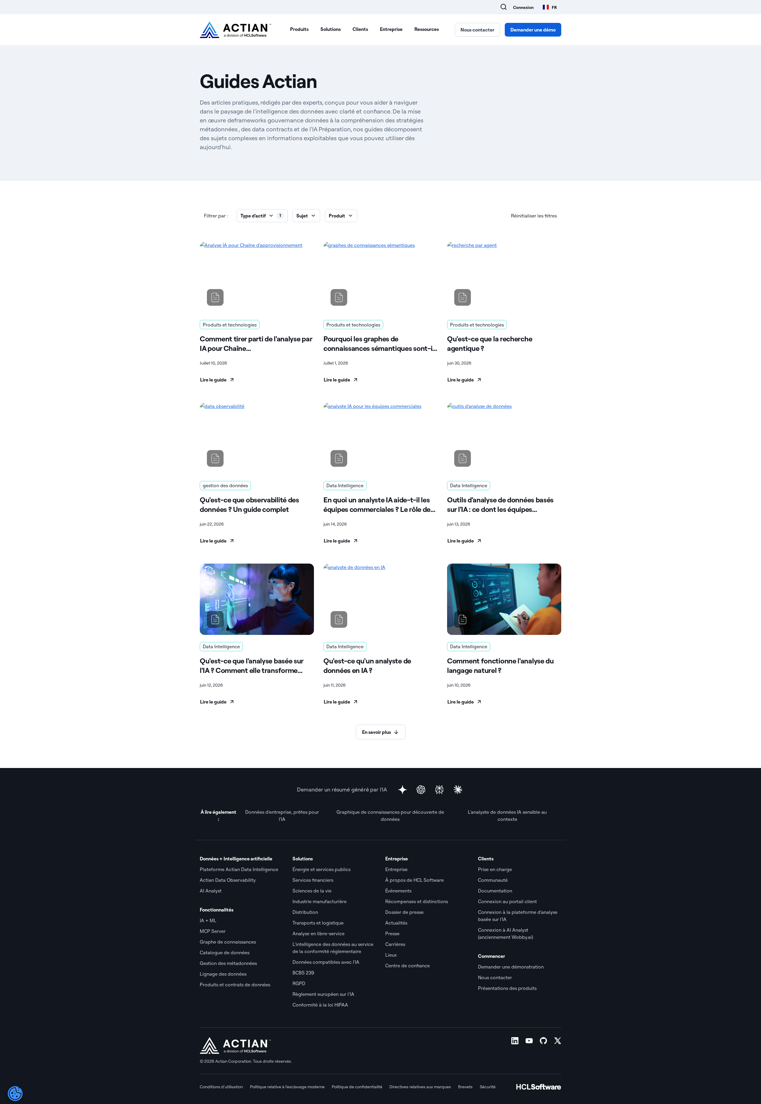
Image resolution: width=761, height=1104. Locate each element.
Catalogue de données (224, 952)
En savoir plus (376, 732)
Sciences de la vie (312, 891)
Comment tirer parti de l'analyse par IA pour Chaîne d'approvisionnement (256, 343)
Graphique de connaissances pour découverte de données (390, 815)
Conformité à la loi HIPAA (320, 1005)
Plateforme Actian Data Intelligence (239, 869)
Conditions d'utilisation (221, 1086)
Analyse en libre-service (319, 933)
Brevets (465, 1086)
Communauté (493, 880)
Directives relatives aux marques (420, 1086)
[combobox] (549, 7)
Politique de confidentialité (357, 1086)
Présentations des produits (507, 988)
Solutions (330, 29)
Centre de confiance (407, 966)
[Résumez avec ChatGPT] (421, 789)
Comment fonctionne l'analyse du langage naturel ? (500, 665)
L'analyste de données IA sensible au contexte (507, 815)
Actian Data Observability (228, 880)
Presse (392, 933)
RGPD (299, 983)
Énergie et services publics (321, 869)
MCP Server (213, 931)
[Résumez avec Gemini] (402, 789)
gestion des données (225, 485)
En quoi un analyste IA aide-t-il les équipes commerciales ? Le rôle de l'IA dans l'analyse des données (376, 504)
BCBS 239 (303, 973)
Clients (360, 29)
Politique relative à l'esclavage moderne (287, 1086)
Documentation (495, 891)
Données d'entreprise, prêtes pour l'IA (282, 815)
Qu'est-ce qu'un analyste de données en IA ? (367, 665)
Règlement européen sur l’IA (323, 994)
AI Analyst (210, 891)
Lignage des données (223, 974)
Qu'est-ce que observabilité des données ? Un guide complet (249, 504)
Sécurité (488, 1086)
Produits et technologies (230, 325)
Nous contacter (477, 30)
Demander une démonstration (511, 967)
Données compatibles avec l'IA (326, 962)
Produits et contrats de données (235, 985)
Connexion (523, 7)
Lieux (391, 955)
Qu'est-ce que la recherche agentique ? (489, 343)
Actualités (396, 923)
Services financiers (313, 880)
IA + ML (208, 920)
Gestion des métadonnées (228, 963)
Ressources (426, 29)
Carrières (395, 944)
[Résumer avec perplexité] (439, 789)
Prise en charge (495, 869)
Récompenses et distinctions (416, 901)
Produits (299, 29)
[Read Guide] (257, 277)
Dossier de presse (404, 912)
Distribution (305, 912)
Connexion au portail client (507, 901)
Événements (398, 891)
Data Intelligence (345, 485)
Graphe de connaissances (228, 942)
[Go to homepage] (235, 29)
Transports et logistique (318, 923)
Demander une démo (533, 30)
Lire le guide (213, 380)
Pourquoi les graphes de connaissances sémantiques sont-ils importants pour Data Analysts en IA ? (380, 343)
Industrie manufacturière (320, 901)
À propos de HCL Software (414, 880)
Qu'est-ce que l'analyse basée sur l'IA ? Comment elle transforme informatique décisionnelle (251, 665)
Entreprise (391, 29)
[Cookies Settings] (15, 1093)
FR (554, 7)
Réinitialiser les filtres (534, 216)
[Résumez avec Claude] (458, 789)
